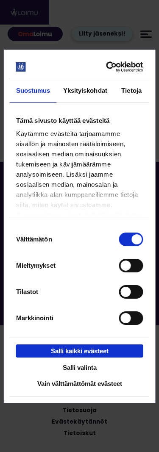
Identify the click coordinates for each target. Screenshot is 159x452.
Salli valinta (80, 367)
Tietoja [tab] (131, 90)
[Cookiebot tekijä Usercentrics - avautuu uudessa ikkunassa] (109, 66)
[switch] (131, 265)
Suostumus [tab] (33, 90)
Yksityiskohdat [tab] (85, 90)
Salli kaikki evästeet (80, 351)
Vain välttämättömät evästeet (79, 383)
